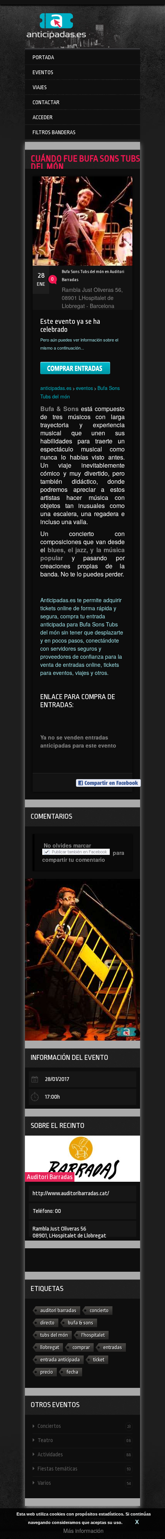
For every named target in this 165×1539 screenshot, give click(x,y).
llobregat (49, 1347)
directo (47, 1323)
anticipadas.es (55, 387)
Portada (43, 57)
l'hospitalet (93, 1335)
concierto (99, 1310)
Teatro (84, 1440)
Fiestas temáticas (84, 1469)
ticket (98, 1359)
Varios (84, 1483)
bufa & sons (80, 1323)
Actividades (84, 1454)
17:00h (52, 1097)
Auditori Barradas (50, 1177)
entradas (112, 1347)
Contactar (46, 102)
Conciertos (84, 1426)
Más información (83, 1530)
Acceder (43, 117)
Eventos (43, 72)
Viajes (40, 87)
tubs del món (54, 1335)
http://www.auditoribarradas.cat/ (71, 1193)
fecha (72, 1372)
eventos (84, 387)
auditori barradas (58, 1310)
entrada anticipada (60, 1359)
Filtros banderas (54, 132)
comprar (81, 1347)
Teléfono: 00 (47, 1211)
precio (46, 1372)
